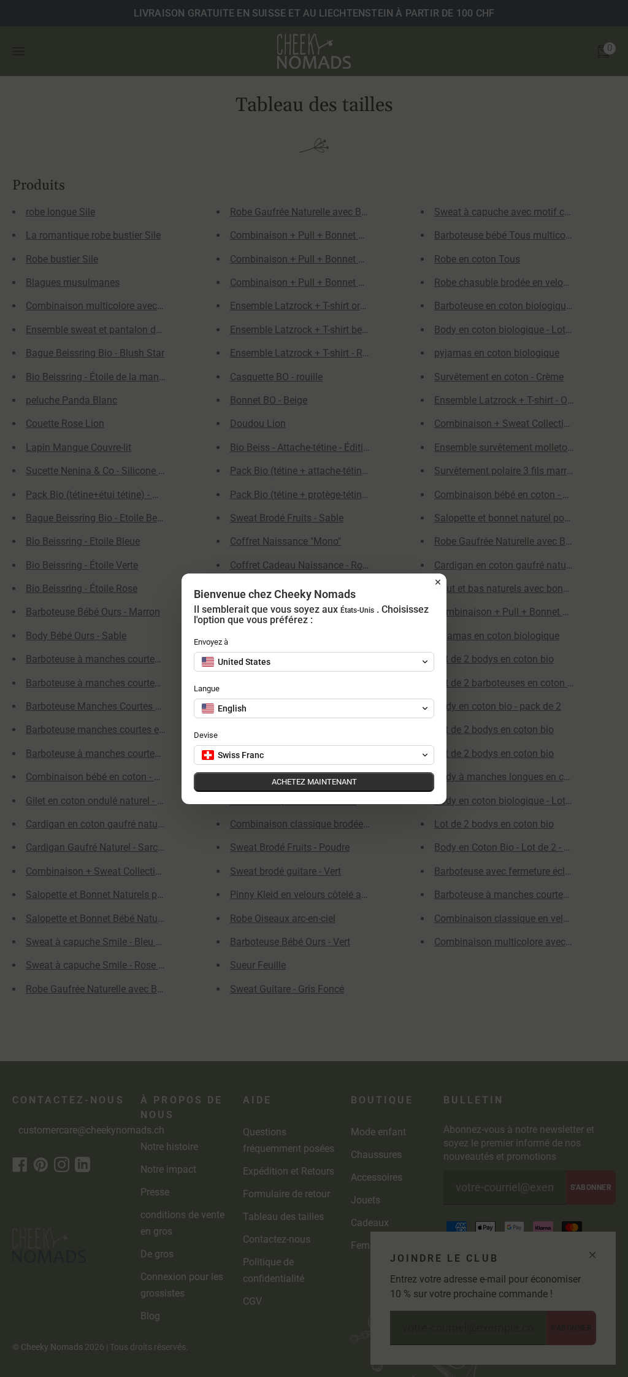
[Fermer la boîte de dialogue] (438, 582)
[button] (314, 662)
